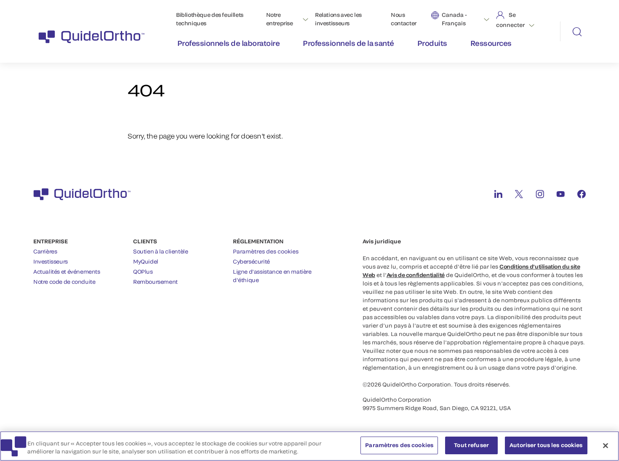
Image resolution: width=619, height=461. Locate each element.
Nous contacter (403, 19)
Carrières (45, 251)
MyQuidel (145, 261)
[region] (309, 446)
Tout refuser (471, 445)
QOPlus (143, 271)
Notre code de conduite (64, 281)
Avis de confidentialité (416, 275)
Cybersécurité (251, 261)
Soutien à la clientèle (160, 251)
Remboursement (155, 281)
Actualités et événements (66, 271)
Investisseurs (50, 261)
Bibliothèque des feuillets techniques (209, 19)
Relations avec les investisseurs (338, 19)
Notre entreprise (279, 19)
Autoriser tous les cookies (546, 445)
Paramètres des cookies (266, 251)
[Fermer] (605, 445)
